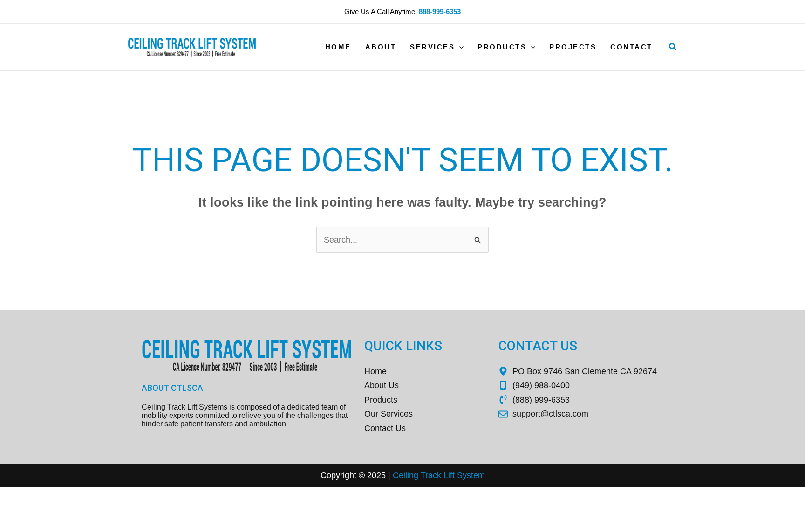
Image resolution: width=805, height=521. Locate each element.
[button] (673, 47)
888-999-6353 (440, 11)
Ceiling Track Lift (424, 475)
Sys (463, 475)
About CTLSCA (172, 388)
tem (478, 475)
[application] (459, 47)
